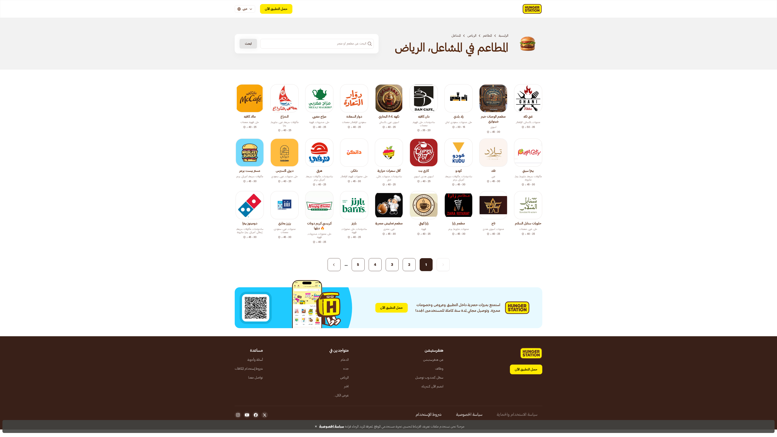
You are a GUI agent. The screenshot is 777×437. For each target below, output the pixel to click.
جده (346, 368)
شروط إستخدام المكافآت (249, 368)
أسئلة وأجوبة (255, 359)
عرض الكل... (341, 395)
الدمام (345, 359)
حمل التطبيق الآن (276, 9)
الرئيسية (503, 35)
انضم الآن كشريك (432, 386)
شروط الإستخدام (429, 415)
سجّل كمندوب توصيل (429, 377)
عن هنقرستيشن (433, 359)
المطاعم (487, 35)
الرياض (471, 35)
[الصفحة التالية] (334, 264)
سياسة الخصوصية (469, 415)
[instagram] (238, 415)
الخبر (346, 386)
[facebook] (256, 415)
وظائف (439, 368)
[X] (264, 415)
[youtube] (247, 415)
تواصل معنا (255, 377)
